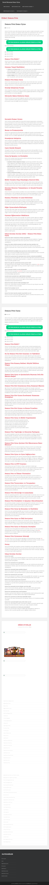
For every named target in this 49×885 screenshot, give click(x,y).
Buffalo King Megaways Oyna (8, 713)
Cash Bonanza (6, 715)
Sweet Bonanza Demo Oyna (11, 2)
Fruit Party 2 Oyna (6, 728)
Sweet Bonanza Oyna (16, 6)
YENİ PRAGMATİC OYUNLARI (22, 11)
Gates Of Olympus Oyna (7, 733)
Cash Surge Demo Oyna (7, 807)
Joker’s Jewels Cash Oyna (7, 834)
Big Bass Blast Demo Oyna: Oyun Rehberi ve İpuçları (11, 775)
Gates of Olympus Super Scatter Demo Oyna (10, 792)
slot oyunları (19, 271)
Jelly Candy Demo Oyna (7, 789)
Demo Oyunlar (4, 858)
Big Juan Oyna (6, 705)
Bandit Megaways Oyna (7, 841)
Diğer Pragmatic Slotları (8, 11)
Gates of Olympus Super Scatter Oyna (9, 797)
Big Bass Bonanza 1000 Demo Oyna (9, 799)
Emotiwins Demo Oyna (7, 829)
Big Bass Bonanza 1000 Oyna (8, 802)
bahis (38, 264)
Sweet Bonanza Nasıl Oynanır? (8, 750)
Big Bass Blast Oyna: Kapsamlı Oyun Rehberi (10, 777)
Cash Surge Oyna (6, 812)
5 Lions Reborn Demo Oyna (8, 814)
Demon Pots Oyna (12, 311)
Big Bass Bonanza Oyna (7, 703)
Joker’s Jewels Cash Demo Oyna (8, 831)
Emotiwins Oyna (6, 836)
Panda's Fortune (6, 735)
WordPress (28, 883)
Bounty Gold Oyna (6, 710)
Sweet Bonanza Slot (6, 760)
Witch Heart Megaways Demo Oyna (9, 780)
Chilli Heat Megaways (7, 718)
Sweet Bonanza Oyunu (7, 757)
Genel (2, 861)
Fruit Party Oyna (6, 730)
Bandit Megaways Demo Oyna (8, 839)
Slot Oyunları (4, 866)
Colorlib (16, 883)
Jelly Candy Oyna (6, 794)
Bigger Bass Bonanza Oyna (7, 708)
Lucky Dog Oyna (6, 809)
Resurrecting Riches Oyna (7, 787)
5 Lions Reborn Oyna (7, 817)
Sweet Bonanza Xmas (7, 762)
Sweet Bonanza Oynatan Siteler (8, 755)
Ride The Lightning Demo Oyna (8, 824)
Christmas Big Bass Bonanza (8, 720)
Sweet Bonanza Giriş (7, 747)
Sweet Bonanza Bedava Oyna (8, 740)
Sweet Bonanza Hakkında (27, 6)
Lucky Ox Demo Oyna (7, 819)
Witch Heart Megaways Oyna (8, 782)
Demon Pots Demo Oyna (15, 24)
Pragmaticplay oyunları (5, 863)
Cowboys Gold (6, 723)
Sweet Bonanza (6, 6)
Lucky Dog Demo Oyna (7, 804)
